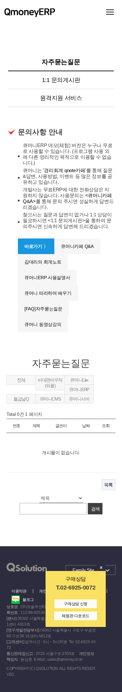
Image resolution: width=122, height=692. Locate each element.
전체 (21, 380)
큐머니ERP (79, 389)
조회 (105, 425)
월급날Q (21, 398)
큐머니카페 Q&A (77, 246)
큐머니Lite (79, 380)
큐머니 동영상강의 (42, 324)
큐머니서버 (79, 398)
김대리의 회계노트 (42, 262)
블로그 (28, 599)
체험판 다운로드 (75, 616)
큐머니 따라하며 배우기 (48, 293)
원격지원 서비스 (61, 98)
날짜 (85, 425)
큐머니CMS (50, 398)
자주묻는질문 (61, 61)
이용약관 (19, 591)
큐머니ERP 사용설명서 (47, 277)
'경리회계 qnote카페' (64, 170)
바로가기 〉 (36, 246)
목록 (108, 484)
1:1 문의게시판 (61, 80)
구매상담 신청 (76, 604)
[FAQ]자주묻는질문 (43, 308)
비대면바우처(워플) (50, 382)
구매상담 (75, 579)
